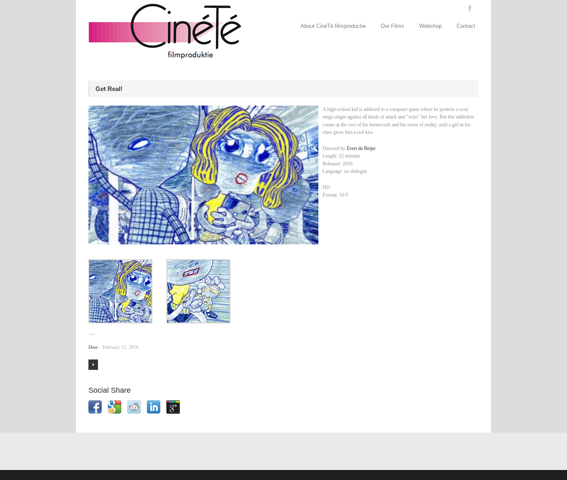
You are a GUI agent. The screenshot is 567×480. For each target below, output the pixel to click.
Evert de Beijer (361, 148)
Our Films (392, 26)
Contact (466, 26)
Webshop (430, 26)
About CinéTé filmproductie (333, 26)
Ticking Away (93, 364)
